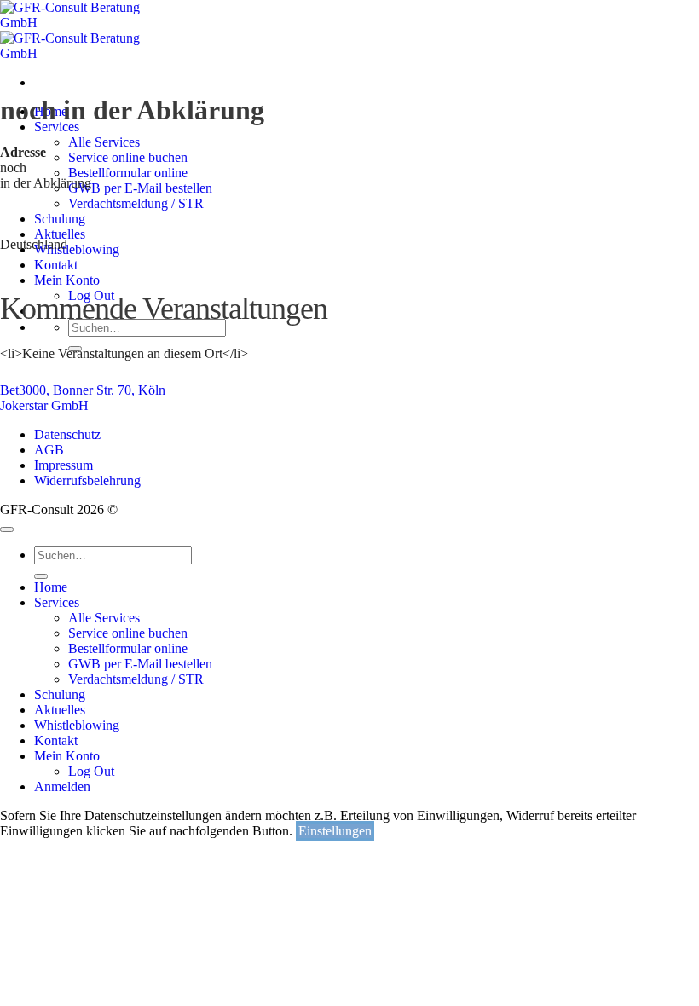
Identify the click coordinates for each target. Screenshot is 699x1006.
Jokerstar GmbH (44, 405)
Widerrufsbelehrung (87, 480)
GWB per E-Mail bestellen (140, 663)
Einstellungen (335, 831)
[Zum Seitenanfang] (7, 529)
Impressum (63, 465)
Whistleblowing (76, 725)
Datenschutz (67, 434)
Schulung (59, 694)
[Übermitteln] (41, 576)
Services (56, 126)
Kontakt (56, 740)
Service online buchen (128, 633)
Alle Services (104, 142)
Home (50, 587)
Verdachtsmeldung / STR (136, 679)
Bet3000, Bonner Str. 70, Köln (82, 390)
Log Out (91, 771)
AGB (49, 449)
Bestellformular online (128, 648)
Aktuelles (59, 709)
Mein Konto (67, 756)
